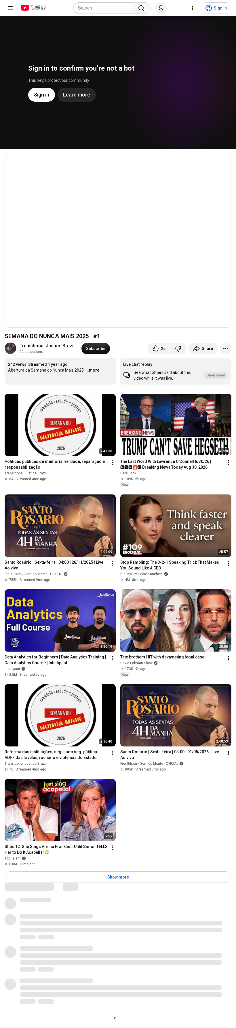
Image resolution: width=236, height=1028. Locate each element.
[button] (175, 371)
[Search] (141, 8)
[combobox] (104, 8)
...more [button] (92, 370)
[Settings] (192, 8)
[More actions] (225, 348)
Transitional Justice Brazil (47, 346)
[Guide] (10, 8)
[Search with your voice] (161, 8)
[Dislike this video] (178, 348)
